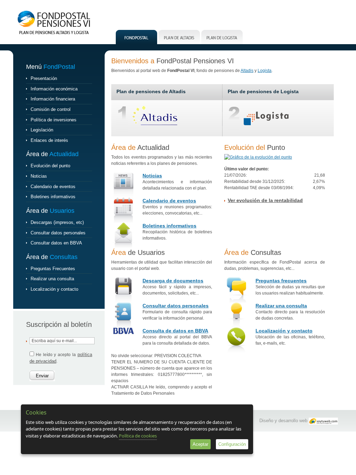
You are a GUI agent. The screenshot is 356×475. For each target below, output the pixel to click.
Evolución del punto (50, 165)
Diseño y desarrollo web (283, 420)
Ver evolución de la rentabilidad (265, 200)
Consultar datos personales (58, 232)
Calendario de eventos (53, 186)
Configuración (232, 444)
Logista (265, 70)
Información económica (54, 88)
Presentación (44, 78)
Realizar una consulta (52, 278)
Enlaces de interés (49, 140)
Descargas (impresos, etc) (57, 222)
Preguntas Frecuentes (53, 268)
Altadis (247, 70)
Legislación (42, 129)
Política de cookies (138, 436)
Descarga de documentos (173, 280)
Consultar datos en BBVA (56, 242)
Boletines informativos (53, 196)
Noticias (39, 176)
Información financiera (53, 99)
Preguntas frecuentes (281, 280)
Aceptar (200, 444)
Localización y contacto (54, 289)
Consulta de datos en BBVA (175, 330)
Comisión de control (51, 109)
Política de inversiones (53, 119)
